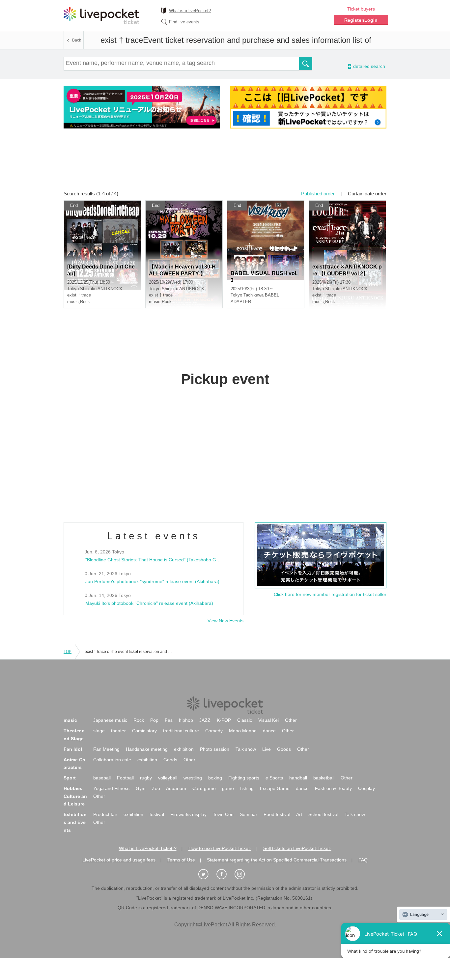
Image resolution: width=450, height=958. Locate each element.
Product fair (105, 814)
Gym (141, 788)
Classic (244, 720)
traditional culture (181, 730)
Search (305, 63)
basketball (323, 777)
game (228, 788)
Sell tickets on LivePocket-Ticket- (297, 848)
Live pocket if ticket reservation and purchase (101, 15)
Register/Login (361, 20)
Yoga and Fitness (111, 788)
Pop (154, 720)
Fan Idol (73, 749)
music (70, 720)
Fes (169, 720)
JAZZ (205, 720)
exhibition (184, 749)
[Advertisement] (225, 164)
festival (157, 814)
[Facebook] (225, 874)
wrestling (192, 777)
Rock (138, 720)
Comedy (214, 730)
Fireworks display (188, 814)
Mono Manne (243, 730)
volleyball (167, 777)
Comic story (144, 730)
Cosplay (366, 788)
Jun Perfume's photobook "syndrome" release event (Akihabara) (152, 581)
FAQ (363, 859)
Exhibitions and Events (75, 822)
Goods (284, 749)
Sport (70, 777)
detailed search (368, 66)
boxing (215, 777)
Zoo (156, 788)
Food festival (277, 814)
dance (269, 730)
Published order (318, 193)
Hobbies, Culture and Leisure (75, 796)
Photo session (214, 749)
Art (299, 814)
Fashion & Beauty (333, 788)
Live (266, 749)
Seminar (248, 814)
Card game (204, 788)
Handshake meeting (147, 749)
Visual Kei (268, 720)
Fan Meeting (106, 749)
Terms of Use (181, 859)
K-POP (224, 720)
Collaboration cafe (112, 759)
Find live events (184, 21)
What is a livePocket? (190, 10)
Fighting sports (243, 777)
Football (125, 777)
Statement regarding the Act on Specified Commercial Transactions (277, 859)
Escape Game (275, 788)
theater (118, 730)
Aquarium (176, 788)
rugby (146, 777)
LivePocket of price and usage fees (118, 859)
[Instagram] (243, 874)
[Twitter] (206, 874)
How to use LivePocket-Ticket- (219, 848)
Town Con (223, 814)
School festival (323, 814)
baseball (102, 777)
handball (298, 777)
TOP (67, 651)
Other (291, 720)
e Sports (274, 777)
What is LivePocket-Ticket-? (148, 848)
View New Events (225, 620)
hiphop (186, 720)
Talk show (246, 749)
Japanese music (110, 720)
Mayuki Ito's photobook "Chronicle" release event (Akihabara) (149, 603)
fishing (247, 788)
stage (99, 730)
